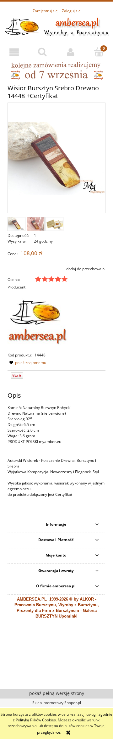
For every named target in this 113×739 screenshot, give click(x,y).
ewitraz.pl (75, 678)
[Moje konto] (70, 52)
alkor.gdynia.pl (56, 678)
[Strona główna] (56, 26)
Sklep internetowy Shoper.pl (56, 702)
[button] (14, 52)
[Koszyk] (99, 51)
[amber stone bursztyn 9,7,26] (56, 70)
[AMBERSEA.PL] (38, 320)
